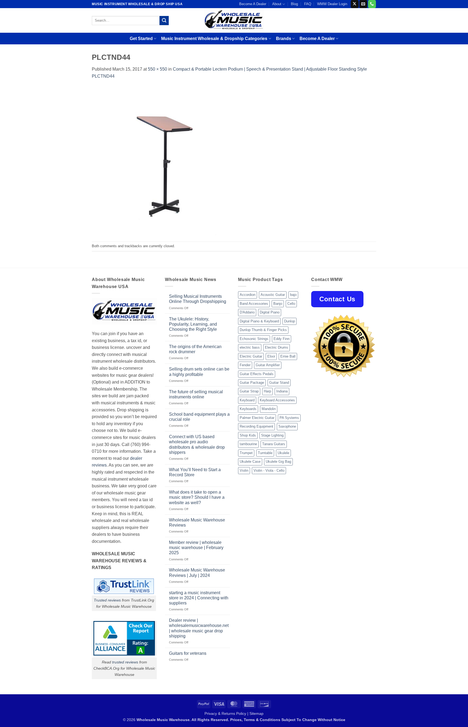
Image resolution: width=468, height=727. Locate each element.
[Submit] (164, 20)
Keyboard (247, 400)
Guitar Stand (279, 383)
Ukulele (283, 453)
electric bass (250, 347)
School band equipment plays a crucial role (199, 417)
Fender (245, 365)
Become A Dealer (252, 4)
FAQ (307, 4)
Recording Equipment (256, 426)
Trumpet (246, 453)
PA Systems (289, 418)
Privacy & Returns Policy (225, 713)
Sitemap (256, 713)
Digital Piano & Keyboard (259, 321)
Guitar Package (252, 383)
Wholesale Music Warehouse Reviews (197, 522)
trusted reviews (125, 662)
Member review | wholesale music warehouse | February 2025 (196, 547)
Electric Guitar (251, 356)
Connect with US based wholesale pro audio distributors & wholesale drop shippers (197, 444)
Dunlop (289, 321)
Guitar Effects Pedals (257, 374)
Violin (244, 470)
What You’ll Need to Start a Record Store (195, 472)
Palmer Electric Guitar (257, 418)
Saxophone (287, 426)
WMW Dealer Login (332, 4)
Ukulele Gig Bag (278, 462)
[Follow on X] (355, 4)
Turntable (265, 453)
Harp (267, 391)
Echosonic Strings (254, 339)
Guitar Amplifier (268, 365)
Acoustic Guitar (273, 295)
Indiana (282, 391)
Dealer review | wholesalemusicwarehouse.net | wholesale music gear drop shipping (199, 628)
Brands (283, 38)
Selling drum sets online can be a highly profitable (199, 371)
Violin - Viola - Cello (268, 470)
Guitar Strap (249, 391)
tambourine (248, 444)
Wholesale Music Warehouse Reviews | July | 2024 (197, 572)
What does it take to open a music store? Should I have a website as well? (197, 497)
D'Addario (247, 312)
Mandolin (269, 409)
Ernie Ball (287, 356)
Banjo (277, 304)
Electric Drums (276, 347)
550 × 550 (157, 69)
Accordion (247, 295)
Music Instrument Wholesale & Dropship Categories (214, 38)
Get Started (141, 38)
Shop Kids (248, 435)
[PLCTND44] (166, 160)
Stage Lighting (272, 435)
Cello (291, 304)
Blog (294, 4)
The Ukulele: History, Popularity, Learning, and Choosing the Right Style (193, 324)
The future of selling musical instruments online (196, 394)
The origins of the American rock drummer (195, 349)
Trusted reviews (107, 600)
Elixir (271, 356)
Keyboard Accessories (277, 400)
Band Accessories (254, 304)
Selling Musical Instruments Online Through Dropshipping (197, 299)
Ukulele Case (250, 462)
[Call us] (372, 4)
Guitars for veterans (187, 653)
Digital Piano (270, 312)
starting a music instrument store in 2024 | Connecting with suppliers (198, 597)
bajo (293, 295)
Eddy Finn (282, 339)
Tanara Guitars (273, 444)
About (276, 4)
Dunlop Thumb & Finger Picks (263, 330)
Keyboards (248, 409)
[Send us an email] (363, 4)
